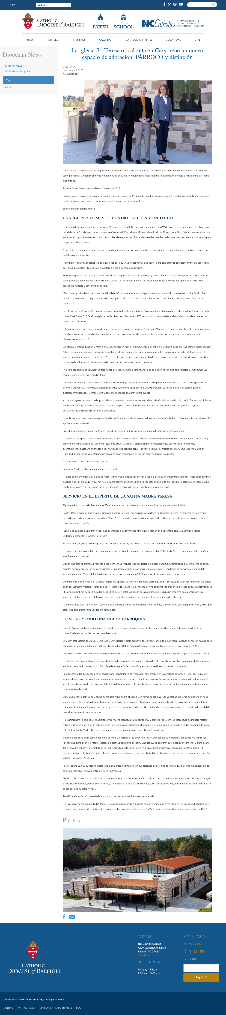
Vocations (173, 39)
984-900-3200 (192, 943)
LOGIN (79, 1007)
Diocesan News (13, 65)
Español (7, 86)
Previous (66, 870)
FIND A (100, 23)
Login (12, 4)
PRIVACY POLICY (27, 1007)
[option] (137, 870)
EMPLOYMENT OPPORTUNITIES (56, 1007)
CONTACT (9, 1007)
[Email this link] (72, 917)
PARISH (100, 27)
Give (198, 39)
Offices (53, 39)
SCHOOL (123, 27)
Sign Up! (201, 977)
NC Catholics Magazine (18, 71)
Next (208, 870)
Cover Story (69, 66)
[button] (137, 870)
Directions (144, 955)
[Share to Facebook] (64, 917)
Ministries (79, 39)
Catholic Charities (139, 39)
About (30, 39)
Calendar (105, 39)
